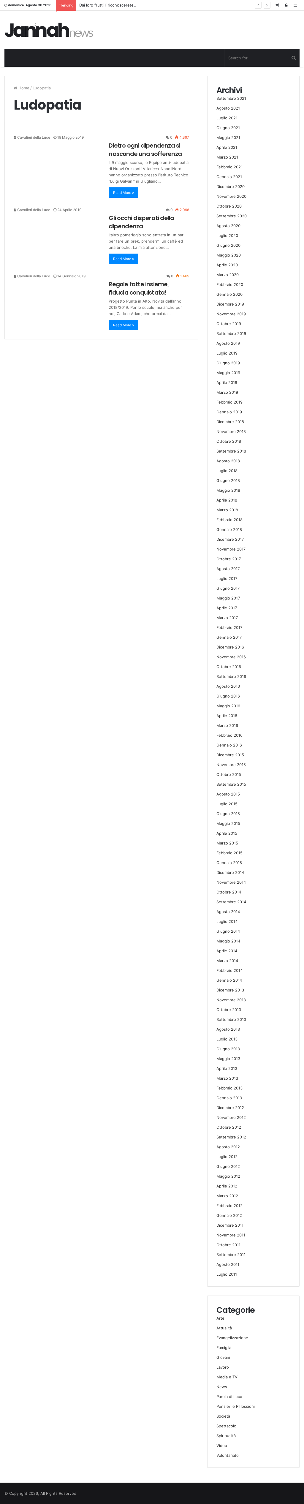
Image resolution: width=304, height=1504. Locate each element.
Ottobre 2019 (228, 323)
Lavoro (222, 1367)
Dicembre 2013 (230, 990)
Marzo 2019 (227, 392)
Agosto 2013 (228, 1029)
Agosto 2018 (228, 460)
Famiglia (223, 1347)
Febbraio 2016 (229, 735)
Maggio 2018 (228, 490)
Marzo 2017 (227, 617)
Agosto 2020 (228, 225)
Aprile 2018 (226, 500)
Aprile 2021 (226, 147)
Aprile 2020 (227, 264)
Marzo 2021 (227, 157)
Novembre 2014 (231, 882)
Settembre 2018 (231, 451)
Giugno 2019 (228, 362)
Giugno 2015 (228, 813)
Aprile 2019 (226, 382)
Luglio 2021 (227, 118)
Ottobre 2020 (229, 206)
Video (221, 1445)
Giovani (223, 1357)
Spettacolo (226, 1426)
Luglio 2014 (227, 921)
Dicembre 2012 (230, 1107)
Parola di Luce (229, 1396)
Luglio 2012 (227, 1156)
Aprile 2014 (226, 950)
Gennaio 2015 (229, 862)
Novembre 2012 (231, 1117)
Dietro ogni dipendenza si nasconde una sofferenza (145, 149)
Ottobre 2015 (228, 774)
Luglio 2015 (227, 803)
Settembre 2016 (231, 676)
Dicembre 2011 (229, 1225)
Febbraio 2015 (229, 852)
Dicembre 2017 (230, 539)
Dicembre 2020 (230, 186)
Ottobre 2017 (228, 558)
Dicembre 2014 (230, 872)
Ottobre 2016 (228, 666)
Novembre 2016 (231, 656)
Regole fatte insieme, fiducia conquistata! (139, 288)
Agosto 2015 (228, 794)
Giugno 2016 (228, 696)
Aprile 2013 (226, 1068)
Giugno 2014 (228, 931)
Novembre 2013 (231, 999)
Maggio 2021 (228, 137)
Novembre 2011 (230, 1235)
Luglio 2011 (226, 1274)
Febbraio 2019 (229, 402)
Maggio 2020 (228, 255)
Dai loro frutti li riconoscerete (106, 5)
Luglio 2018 (227, 470)
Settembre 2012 (231, 1137)
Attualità (224, 1328)
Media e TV (227, 1377)
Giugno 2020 (228, 245)
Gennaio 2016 (229, 745)
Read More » (123, 192)
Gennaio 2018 (229, 529)
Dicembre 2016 (230, 647)
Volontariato (227, 1455)
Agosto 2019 (228, 343)
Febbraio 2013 (229, 1088)
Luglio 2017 (226, 578)
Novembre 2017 (231, 549)
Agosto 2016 (228, 686)
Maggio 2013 (228, 1058)
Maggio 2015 (228, 823)
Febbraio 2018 (229, 519)
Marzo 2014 (227, 960)
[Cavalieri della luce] (49, 30)
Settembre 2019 (231, 333)
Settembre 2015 (231, 784)
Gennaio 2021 (229, 176)
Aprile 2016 (226, 715)
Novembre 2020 (231, 196)
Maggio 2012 (228, 1176)
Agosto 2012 (228, 1146)
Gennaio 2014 (229, 980)
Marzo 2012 (227, 1195)
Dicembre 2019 (230, 304)
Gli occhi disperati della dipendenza (141, 222)
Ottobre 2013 (228, 1009)
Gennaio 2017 (229, 637)
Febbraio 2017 (229, 627)
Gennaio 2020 (229, 294)
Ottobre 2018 (228, 441)
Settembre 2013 (231, 1019)
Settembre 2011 (231, 1254)
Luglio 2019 (227, 353)
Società (223, 1416)
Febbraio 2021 (229, 167)
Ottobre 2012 (228, 1127)
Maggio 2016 (228, 705)
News (221, 1386)
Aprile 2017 (226, 607)
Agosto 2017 (228, 568)
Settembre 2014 (231, 901)
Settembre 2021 (231, 98)
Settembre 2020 (231, 215)
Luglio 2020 (227, 235)
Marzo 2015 (227, 843)
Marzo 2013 (227, 1078)
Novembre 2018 (231, 431)
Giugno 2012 (228, 1166)
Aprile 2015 (226, 833)
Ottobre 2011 (228, 1244)
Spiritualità (226, 1435)
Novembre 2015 (231, 764)
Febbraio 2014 (229, 970)
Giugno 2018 (228, 480)
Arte (220, 1318)
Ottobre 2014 (228, 892)
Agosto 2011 (227, 1264)
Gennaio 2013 (229, 1097)
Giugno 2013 (228, 1048)
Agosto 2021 (228, 108)
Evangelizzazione (232, 1337)
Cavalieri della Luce (33, 137)
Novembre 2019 (231, 313)
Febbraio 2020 (229, 284)
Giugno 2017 (228, 588)
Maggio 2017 (228, 598)
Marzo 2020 (227, 274)
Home (23, 88)
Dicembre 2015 (230, 754)
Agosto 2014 (228, 911)
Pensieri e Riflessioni (235, 1406)
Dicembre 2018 (230, 421)
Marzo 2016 (227, 725)
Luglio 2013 (227, 1039)
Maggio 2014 (228, 941)
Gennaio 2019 (229, 411)
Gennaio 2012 (229, 1215)
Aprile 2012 (226, 1186)
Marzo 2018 (227, 509)
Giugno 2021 (228, 127)
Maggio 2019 (228, 372)
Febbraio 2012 (229, 1205)
